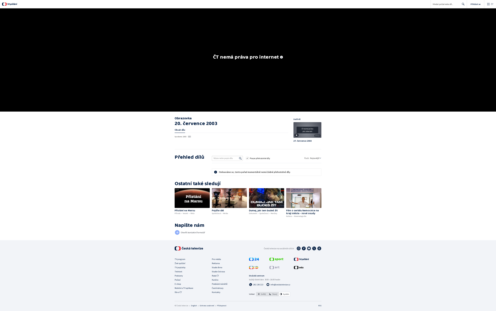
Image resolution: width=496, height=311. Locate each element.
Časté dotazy (217, 288)
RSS (319, 305)
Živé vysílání (180, 263)
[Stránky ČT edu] (298, 268)
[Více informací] (281, 57)
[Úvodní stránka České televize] (189, 248)
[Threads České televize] (319, 248)
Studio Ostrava (218, 271)
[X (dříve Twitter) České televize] (314, 248)
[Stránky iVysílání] (301, 260)
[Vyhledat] (240, 158)
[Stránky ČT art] (274, 268)
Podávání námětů (219, 284)
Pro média (216, 259)
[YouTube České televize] (309, 248)
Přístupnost (221, 305)
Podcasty (179, 275)
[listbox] (273, 294)
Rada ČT (215, 275)
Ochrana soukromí (207, 305)
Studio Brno (217, 267)
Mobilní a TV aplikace (184, 288)
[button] (307, 131)
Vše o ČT (178, 292)
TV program (180, 259)
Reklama (216, 263)
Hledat (463, 4)
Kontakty (216, 292)
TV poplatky (180, 267)
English (194, 305)
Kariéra (215, 279)
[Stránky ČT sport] (276, 260)
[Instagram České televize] (299, 248)
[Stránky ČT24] (254, 260)
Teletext (178, 271)
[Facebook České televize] (304, 248)
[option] (261, 294)
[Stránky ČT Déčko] (253, 268)
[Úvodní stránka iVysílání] (12, 4)
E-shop (178, 284)
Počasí (177, 279)
